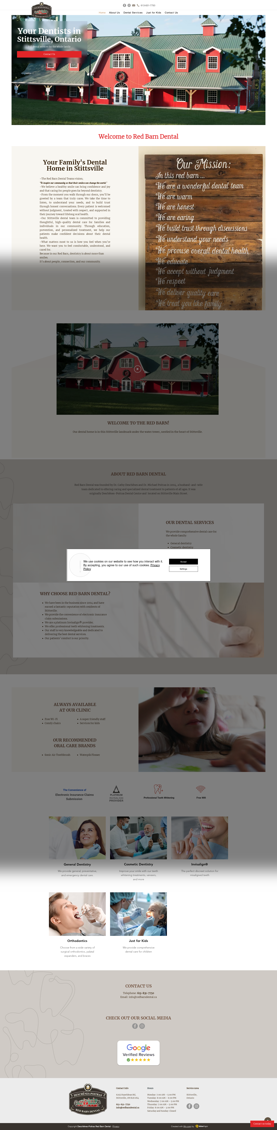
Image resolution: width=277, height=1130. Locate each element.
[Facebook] (124, 5)
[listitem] (77, 849)
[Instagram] (129, 5)
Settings (183, 568)
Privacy (116, 1126)
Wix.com (187, 1126)
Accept (183, 561)
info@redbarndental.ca (143, 997)
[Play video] (137, 369)
